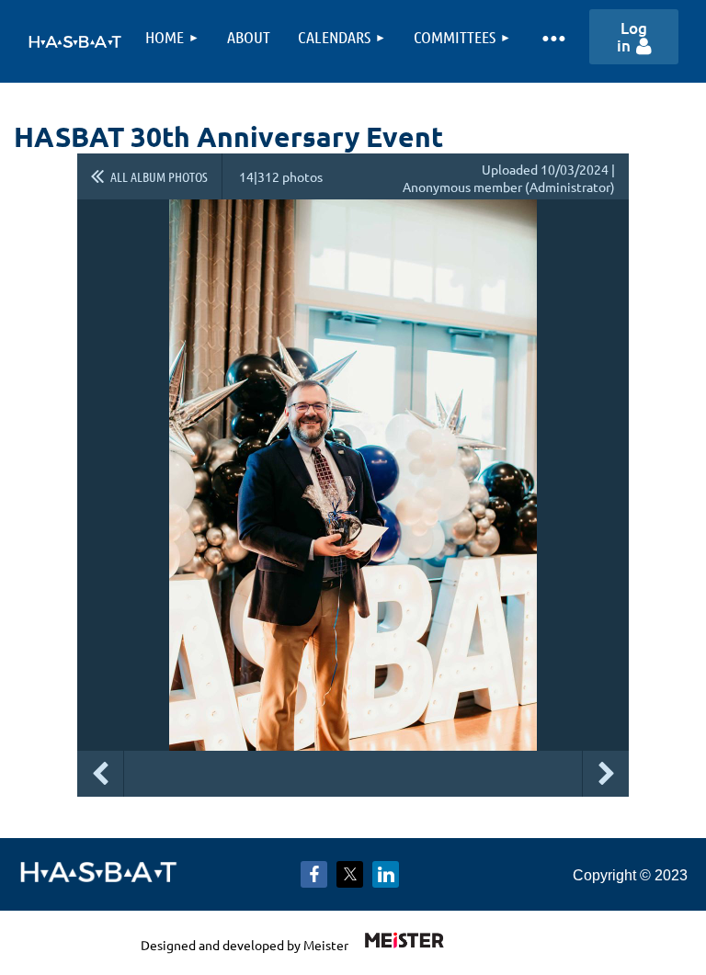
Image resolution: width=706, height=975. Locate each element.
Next (606, 774)
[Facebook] (314, 874)
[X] (349, 874)
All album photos (159, 176)
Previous (100, 774)
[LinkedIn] (385, 874)
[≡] (552, 37)
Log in (632, 36)
